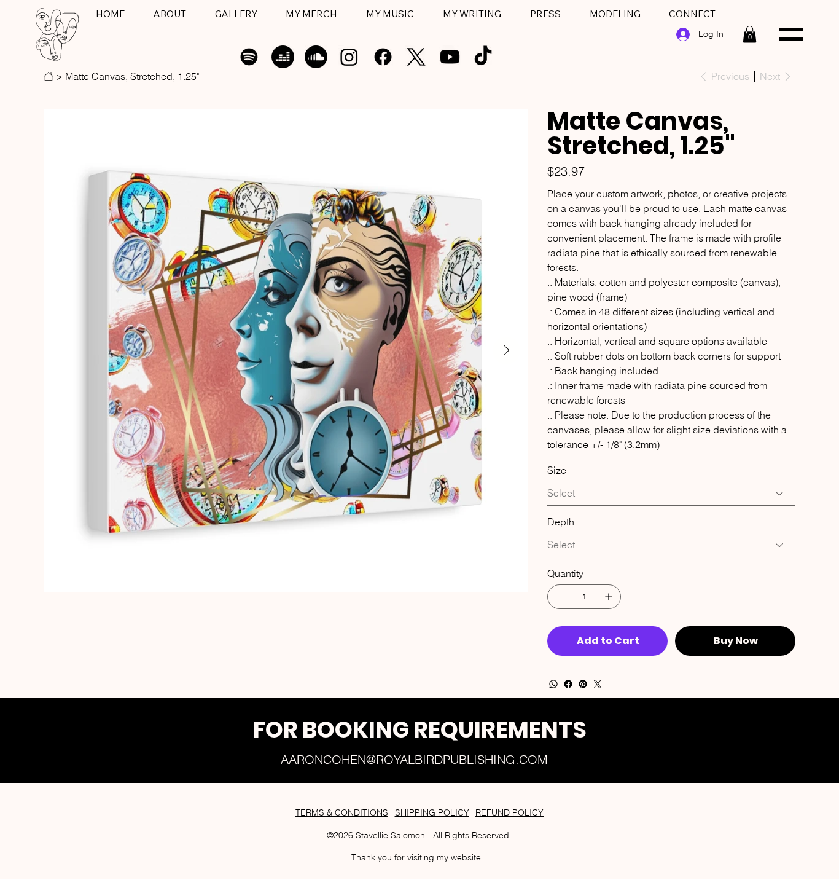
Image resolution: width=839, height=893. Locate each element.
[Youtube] (450, 56)
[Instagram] (349, 56)
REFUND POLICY (509, 812)
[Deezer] (282, 56)
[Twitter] (597, 684)
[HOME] (48, 76)
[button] (750, 34)
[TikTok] (483, 56)
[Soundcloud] (316, 56)
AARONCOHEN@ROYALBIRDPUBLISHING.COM (414, 759)
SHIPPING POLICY (432, 812)
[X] (416, 56)
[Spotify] (249, 56)
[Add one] (608, 596)
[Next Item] (506, 350)
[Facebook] (383, 56)
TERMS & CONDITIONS (341, 812)
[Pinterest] (583, 684)
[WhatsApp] (553, 684)
